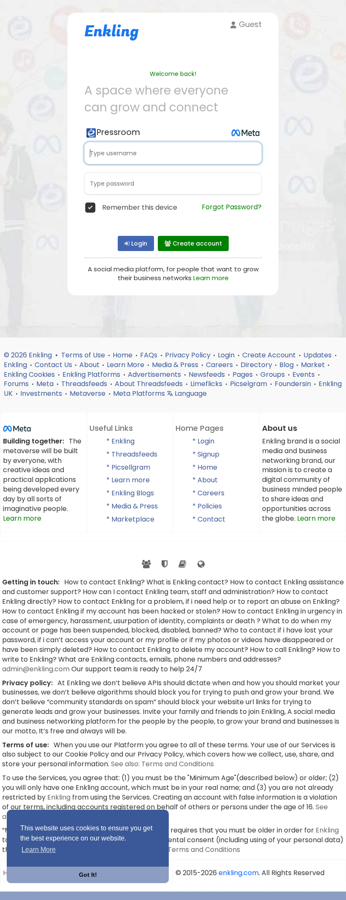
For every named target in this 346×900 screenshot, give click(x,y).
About (89, 365)
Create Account (269, 355)
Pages (243, 374)
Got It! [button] (88, 874)
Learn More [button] (39, 849)
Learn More (126, 365)
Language (190, 393)
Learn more (211, 277)
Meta (45, 384)
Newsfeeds (208, 374)
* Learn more (128, 480)
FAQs (149, 355)
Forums (17, 384)
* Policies (207, 506)
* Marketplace (130, 519)
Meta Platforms (140, 393)
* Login (203, 441)
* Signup (205, 454)
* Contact (208, 519)
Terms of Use (84, 355)
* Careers (208, 493)
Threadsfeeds (85, 384)
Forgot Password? (232, 207)
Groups (273, 374)
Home (123, 355)
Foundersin (294, 384)
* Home (204, 467)
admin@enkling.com (36, 669)
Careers (220, 365)
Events (304, 374)
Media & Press (176, 365)
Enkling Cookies (30, 374)
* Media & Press (132, 506)
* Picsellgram (128, 467)
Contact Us (53, 365)
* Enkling (120, 441)
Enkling (16, 365)
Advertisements (155, 374)
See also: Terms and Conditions (162, 764)
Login (138, 243)
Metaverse (88, 393)
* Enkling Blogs (130, 493)
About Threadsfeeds (149, 384)
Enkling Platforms (92, 374)
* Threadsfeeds (131, 454)
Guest (249, 24)
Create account (196, 243)
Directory (256, 365)
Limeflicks (207, 384)
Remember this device (139, 207)
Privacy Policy (188, 355)
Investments (42, 393)
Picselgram (249, 384)
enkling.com (239, 873)
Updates (318, 355)
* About (205, 480)
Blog (286, 365)
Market (313, 365)
